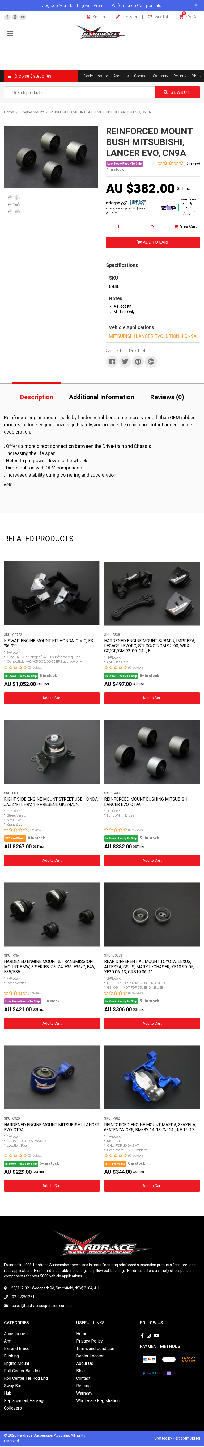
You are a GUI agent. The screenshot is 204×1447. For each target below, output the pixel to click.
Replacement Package (25, 1400)
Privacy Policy (89, 1341)
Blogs (197, 76)
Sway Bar (12, 1385)
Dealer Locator (96, 76)
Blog (80, 1370)
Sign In (98, 16)
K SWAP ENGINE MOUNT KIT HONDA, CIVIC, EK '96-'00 (48, 643)
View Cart (188, 226)
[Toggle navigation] (10, 34)
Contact (140, 76)
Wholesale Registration (98, 1400)
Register (129, 16)
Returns (179, 76)
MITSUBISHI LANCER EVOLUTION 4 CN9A (153, 336)
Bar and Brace (16, 1348)
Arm (7, 1341)
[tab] (36, 396)
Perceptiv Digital (186, 1438)
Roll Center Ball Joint (23, 1370)
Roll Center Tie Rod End (26, 1378)
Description (36, 397)
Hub (7, 1393)
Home (81, 1333)
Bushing (11, 1355)
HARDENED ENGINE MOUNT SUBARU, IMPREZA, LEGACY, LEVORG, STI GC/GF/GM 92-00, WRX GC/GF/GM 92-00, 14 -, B (149, 645)
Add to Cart (155, 242)
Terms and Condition (95, 1348)
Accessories (16, 1333)
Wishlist (160, 16)
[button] (41, 76)
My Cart (191, 16)
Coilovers (13, 1408)
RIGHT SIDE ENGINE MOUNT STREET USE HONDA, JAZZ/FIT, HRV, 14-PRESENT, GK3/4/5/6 (51, 802)
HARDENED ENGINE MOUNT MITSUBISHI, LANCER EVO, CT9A (51, 1127)
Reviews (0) (167, 397)
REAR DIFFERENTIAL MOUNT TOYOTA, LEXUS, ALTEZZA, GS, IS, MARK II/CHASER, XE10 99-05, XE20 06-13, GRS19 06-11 (149, 966)
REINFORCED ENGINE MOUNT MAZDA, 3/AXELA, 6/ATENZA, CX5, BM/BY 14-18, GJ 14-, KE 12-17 (150, 1127)
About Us (121, 76)
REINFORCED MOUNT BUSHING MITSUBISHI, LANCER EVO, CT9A (146, 802)
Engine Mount (16, 1363)
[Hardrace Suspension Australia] (102, 31)
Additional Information (101, 397)
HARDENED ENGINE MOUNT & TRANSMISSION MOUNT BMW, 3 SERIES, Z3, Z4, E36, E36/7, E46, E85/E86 (49, 966)
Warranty (160, 76)
